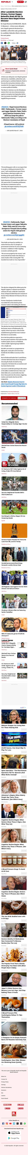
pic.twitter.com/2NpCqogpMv (14, 235)
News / (2, 6)
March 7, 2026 (18, 130)
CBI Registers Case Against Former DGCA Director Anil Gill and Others (14, 588)
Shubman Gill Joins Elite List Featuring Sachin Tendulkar (13, 611)
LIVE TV (21, 2)
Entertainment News (6, 544)
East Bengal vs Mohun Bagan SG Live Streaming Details (13, 517)
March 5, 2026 (18, 239)
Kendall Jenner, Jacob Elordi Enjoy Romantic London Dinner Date (12, 564)
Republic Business (5, 638)
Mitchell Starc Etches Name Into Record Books (14, 446)
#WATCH (5, 107)
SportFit (3, 520)
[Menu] (26, 2)
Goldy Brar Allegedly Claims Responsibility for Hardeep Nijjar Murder (14, 423)
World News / (8, 6)
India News (4, 473)
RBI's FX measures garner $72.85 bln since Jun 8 (13, 635)
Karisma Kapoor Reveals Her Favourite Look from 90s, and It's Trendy (14, 541)
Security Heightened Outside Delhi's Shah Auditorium (13, 493)
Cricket (3, 450)
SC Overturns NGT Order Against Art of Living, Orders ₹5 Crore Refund (14, 470)
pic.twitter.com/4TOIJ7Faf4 (14, 126)
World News (3, 40)
